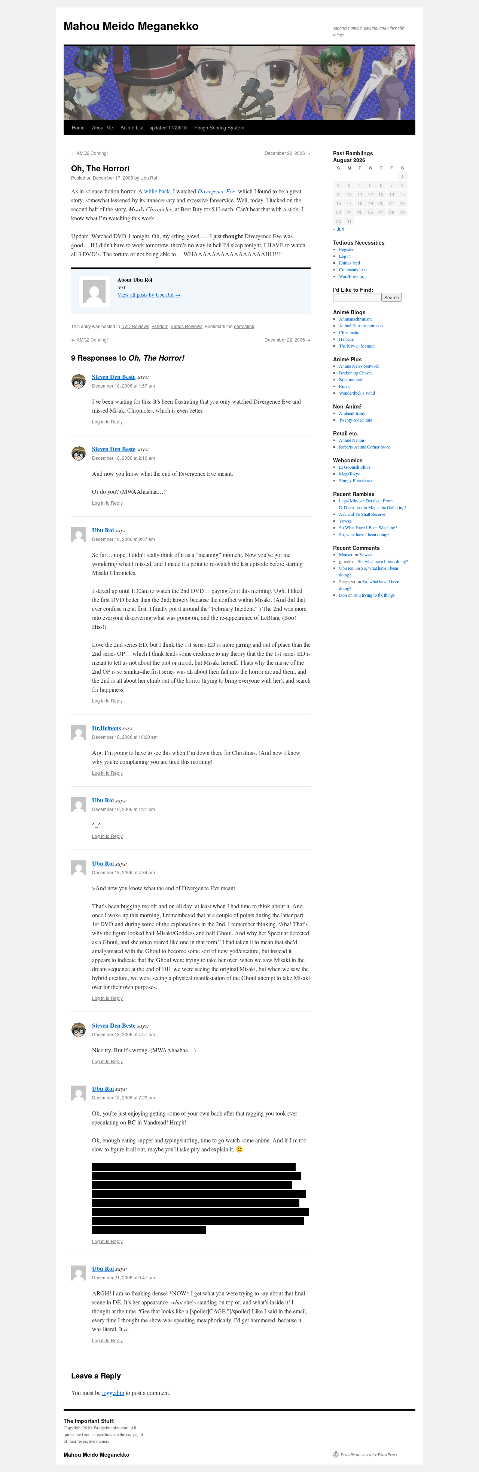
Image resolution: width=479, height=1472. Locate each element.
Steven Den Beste (113, 376)
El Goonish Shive (354, 467)
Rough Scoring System (219, 127)
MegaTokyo (349, 474)
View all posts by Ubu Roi (149, 294)
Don (343, 595)
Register (346, 249)
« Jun (338, 229)
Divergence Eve (216, 191)
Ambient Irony (352, 413)
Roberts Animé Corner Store (364, 447)
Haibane (346, 339)
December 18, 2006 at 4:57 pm (123, 1034)
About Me (102, 127)
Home (78, 127)
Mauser (346, 554)
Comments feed (353, 269)
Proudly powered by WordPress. (370, 1454)
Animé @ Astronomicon (361, 325)
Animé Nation (351, 440)
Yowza (345, 521)
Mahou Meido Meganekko (131, 25)
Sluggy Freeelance (355, 480)
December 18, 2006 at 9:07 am (123, 539)
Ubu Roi (148, 177)
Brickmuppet (350, 379)
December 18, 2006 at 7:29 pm (123, 1097)
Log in (345, 256)
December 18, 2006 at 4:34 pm (123, 872)
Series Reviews (186, 326)
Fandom (160, 326)
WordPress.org (352, 276)
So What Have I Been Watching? (368, 527)
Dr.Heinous (106, 727)
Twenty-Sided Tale (355, 420)
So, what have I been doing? (364, 534)
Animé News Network (359, 366)
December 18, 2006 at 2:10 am (123, 458)
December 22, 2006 (288, 153)
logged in (113, 1392)
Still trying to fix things (374, 595)
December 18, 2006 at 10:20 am (125, 737)
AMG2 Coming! (89, 153)
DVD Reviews (135, 326)
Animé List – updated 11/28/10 (153, 127)
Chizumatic (349, 332)
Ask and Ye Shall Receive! (363, 514)
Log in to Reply (107, 421)
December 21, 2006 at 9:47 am (123, 1277)
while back (157, 191)
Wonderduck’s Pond (357, 393)
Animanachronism (355, 319)
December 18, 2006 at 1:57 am (123, 385)
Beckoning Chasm (355, 373)
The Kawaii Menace (357, 346)
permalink (244, 326)
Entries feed (349, 263)
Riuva (344, 386)
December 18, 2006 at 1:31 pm (123, 809)
